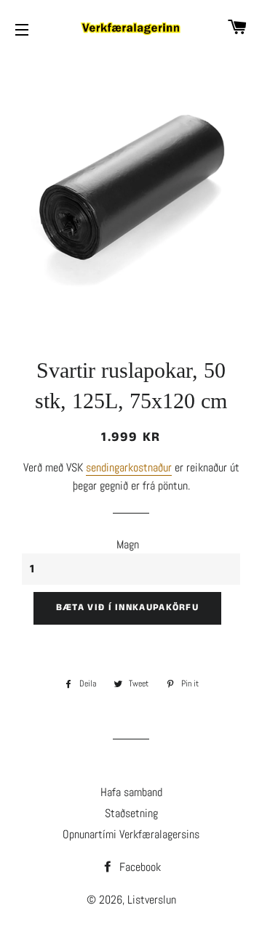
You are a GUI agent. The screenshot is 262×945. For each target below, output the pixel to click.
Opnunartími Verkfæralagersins (131, 834)
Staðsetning (131, 813)
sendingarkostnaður (129, 467)
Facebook (138, 867)
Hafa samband (131, 792)
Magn (127, 544)
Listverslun (151, 899)
